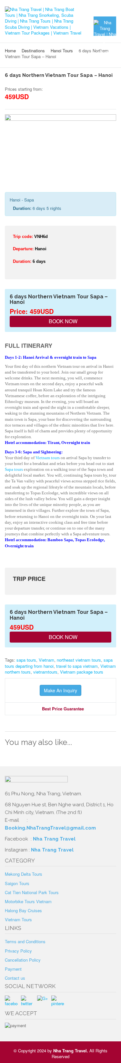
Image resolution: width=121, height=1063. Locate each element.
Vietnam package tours (81, 672)
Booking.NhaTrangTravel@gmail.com (50, 828)
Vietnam (46, 660)
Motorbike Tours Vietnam (28, 901)
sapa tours (26, 660)
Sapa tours (14, 469)
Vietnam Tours (18, 919)
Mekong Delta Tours (23, 874)
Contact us (15, 978)
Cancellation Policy (23, 960)
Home (10, 50)
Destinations (33, 50)
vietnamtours (45, 672)
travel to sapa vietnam (77, 666)
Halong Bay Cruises (23, 910)
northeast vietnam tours (79, 660)
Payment (13, 969)
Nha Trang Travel (55, 839)
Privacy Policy (18, 951)
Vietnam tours (47, 457)
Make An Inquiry (60, 690)
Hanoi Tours (62, 50)
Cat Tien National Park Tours (32, 892)
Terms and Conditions (25, 941)
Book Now (62, 321)
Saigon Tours (17, 883)
